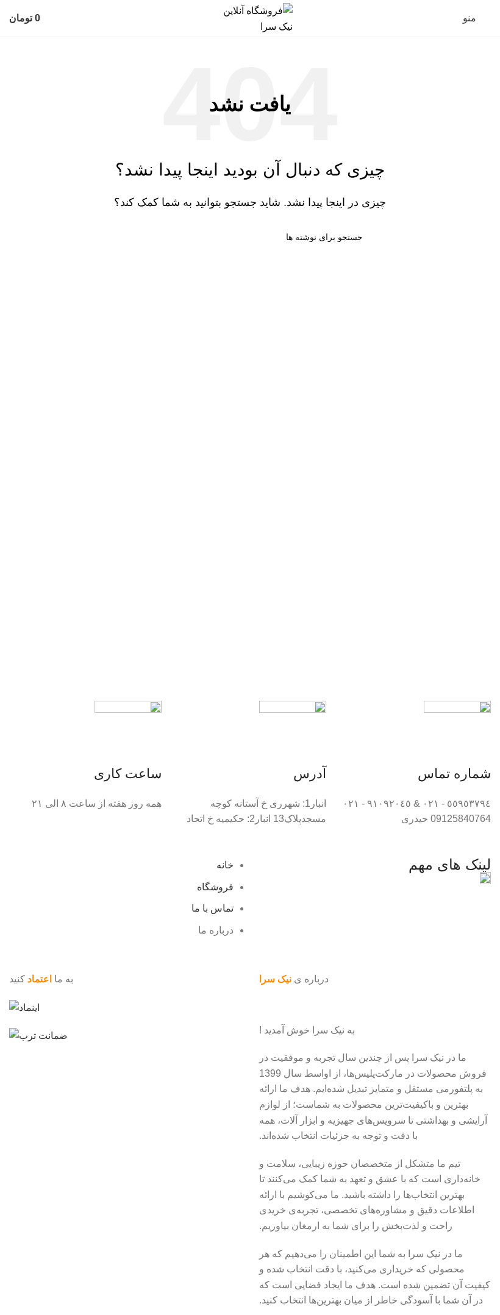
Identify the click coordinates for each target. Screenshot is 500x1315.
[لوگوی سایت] (250, 17)
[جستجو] (142, 237)
